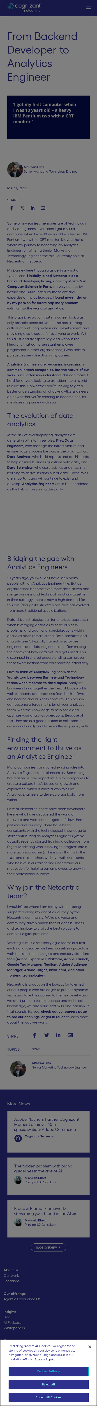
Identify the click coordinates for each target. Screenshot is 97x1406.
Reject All (48, 1384)
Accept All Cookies (48, 1397)
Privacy (40, 1359)
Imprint (51, 1359)
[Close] (90, 1347)
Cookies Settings (48, 1371)
